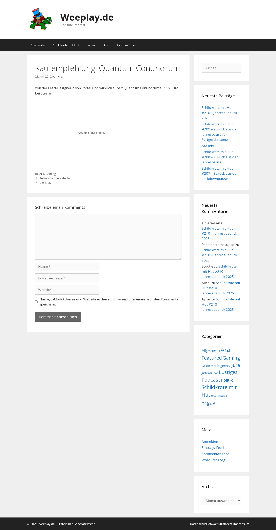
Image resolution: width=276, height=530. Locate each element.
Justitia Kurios (210, 373)
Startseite (38, 45)
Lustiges (228, 372)
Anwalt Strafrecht (220, 524)
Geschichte (209, 366)
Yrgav (91, 45)
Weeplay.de (87, 17)
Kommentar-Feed (216, 453)
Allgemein (211, 350)
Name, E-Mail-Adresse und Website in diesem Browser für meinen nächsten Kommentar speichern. (109, 302)
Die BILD (45, 183)
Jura (236, 365)
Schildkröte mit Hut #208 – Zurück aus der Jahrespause (220, 156)
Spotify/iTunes (126, 45)
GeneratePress (84, 524)
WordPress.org (213, 460)
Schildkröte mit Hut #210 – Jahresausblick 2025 (219, 112)
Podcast (211, 379)
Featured (212, 357)
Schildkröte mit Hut (66, 45)
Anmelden (210, 441)
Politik (227, 380)
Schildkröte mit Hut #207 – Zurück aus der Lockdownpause (220, 173)
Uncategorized (219, 396)
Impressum (241, 524)
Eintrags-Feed (213, 447)
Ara (106, 45)
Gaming (51, 174)
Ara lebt (208, 145)
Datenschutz (199, 524)
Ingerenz (224, 366)
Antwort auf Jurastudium (56, 178)
